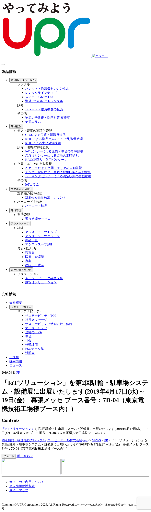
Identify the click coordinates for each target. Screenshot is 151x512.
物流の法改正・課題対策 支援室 (47, 117)
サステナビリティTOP (40, 315)
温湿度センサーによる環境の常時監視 (52, 155)
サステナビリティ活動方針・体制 (48, 324)
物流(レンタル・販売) (23, 80)
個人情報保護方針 (22, 486)
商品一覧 (31, 240)
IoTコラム (32, 184)
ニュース (15, 365)
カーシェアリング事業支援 (44, 278)
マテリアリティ (36, 328)
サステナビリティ (21, 307)
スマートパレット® (39, 97)
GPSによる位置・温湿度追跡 (45, 134)
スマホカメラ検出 (21, 189)
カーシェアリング (21, 269)
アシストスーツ (20, 223)
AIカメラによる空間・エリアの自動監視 (53, 168)
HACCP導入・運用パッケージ (46, 159)
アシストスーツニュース (42, 236)
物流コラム (33, 121)
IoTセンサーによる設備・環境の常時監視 (54, 151)
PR (18, 372)
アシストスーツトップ (41, 232)
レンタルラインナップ (41, 92)
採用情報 (15, 361)
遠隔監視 (16, 126)
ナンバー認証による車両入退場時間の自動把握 (58, 172)
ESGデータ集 (34, 348)
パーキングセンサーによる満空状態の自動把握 (58, 176)
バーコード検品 (36, 206)
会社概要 (15, 302)
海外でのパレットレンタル (44, 101)
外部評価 (31, 344)
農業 (28, 261)
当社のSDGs (33, 332)
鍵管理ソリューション (41, 282)
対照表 (30, 353)
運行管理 (16, 210)
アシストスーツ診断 (39, 244)
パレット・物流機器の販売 (44, 109)
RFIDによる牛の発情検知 (43, 143)
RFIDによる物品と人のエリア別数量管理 (54, 139)
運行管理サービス (37, 219)
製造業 (30, 252)
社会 (28, 340)
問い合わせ (25, 456)
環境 (28, 336)
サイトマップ (18, 490)
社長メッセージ (36, 319)
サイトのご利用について (26, 482)
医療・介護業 (34, 256)
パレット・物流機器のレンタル (47, 88)
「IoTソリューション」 (18, 428)
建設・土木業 (34, 265)
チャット (8, 456)
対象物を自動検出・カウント (45, 197)
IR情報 (14, 357)
